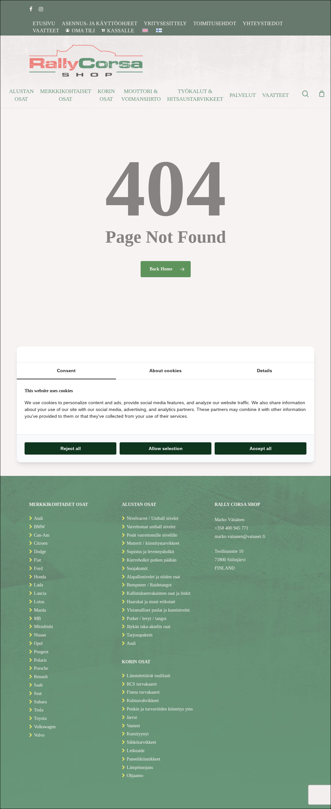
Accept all (261, 448)
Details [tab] (264, 370)
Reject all (70, 448)
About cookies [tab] (165, 370)
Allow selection (166, 448)
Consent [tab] (66, 370)
